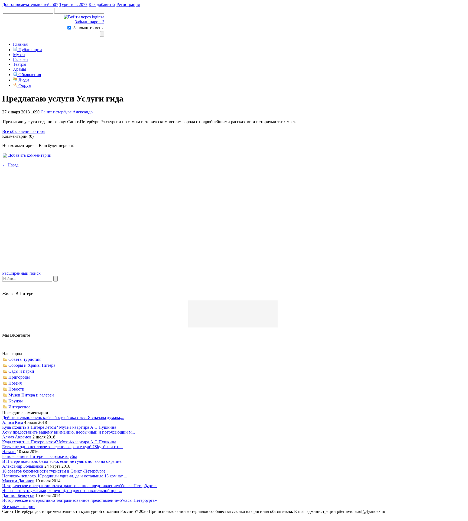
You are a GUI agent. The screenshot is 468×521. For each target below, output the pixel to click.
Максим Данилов (18, 481)
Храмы (19, 69)
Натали (9, 451)
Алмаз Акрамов (16, 437)
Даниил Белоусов (18, 495)
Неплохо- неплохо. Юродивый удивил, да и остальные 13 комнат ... (64, 476)
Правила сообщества (407, 511)
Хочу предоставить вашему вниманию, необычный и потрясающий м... (68, 432)
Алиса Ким (12, 422)
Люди (23, 80)
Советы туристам (24, 359)
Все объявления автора (23, 131)
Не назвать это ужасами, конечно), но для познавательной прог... (62, 490)
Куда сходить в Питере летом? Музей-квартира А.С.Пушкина (59, 427)
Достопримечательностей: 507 (30, 4)
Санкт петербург (56, 112)
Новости (16, 389)
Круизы (15, 401)
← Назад (10, 165)
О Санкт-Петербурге (23, 516)
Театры (19, 64)
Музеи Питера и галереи (31, 395)
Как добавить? (102, 4)
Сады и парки (21, 371)
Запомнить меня (88, 27)
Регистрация (128, 4)
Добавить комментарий (29, 155)
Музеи (19, 54)
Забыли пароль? (89, 21)
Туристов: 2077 (73, 4)
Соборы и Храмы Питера (31, 365)
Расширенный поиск (21, 273)
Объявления (29, 74)
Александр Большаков (22, 466)
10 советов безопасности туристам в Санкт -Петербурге (53, 471)
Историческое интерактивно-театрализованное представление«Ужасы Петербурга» (79, 485)
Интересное (19, 407)
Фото (459, 511)
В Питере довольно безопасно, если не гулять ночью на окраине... (63, 461)
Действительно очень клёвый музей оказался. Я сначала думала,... (63, 417)
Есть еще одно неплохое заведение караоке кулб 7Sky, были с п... (62, 446)
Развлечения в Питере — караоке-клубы (39, 456)
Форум (24, 85)
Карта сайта (440, 511)
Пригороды (19, 377)
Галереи (20, 59)
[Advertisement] (234, 224)
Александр (83, 112)
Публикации (29, 49)
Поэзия (15, 383)
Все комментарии (18, 506)
